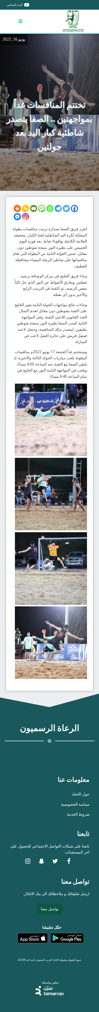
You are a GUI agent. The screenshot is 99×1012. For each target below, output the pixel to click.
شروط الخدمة (78, 814)
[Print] (17, 208)
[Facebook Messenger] (17, 216)
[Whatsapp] (50, 208)
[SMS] (41, 208)
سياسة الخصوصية (75, 804)
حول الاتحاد (80, 794)
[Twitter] (66, 208)
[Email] (33, 208)
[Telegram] (58, 208)
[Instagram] (25, 216)
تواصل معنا (49, 909)
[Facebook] (74, 208)
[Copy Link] (25, 208)
